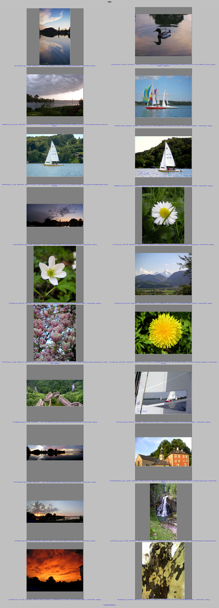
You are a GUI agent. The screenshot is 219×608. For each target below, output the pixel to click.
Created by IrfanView (109, 605)
